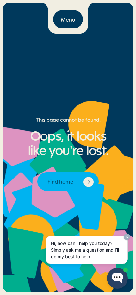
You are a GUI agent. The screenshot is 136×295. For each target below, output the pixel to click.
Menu (68, 19)
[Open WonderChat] (117, 278)
